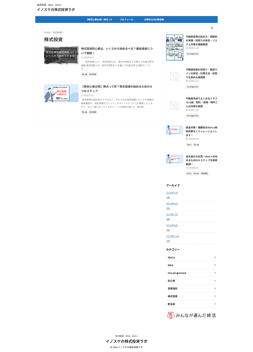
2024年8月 (172, 203)
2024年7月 (172, 214)
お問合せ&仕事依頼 (154, 19)
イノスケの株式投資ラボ (56, 9)
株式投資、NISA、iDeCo (126, 335)
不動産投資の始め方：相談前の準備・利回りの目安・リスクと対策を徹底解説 (201, 40)
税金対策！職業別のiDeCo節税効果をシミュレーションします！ (201, 131)
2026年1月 (172, 192)
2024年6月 (172, 225)
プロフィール (126, 19)
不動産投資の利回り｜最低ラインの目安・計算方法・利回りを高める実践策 (201, 73)
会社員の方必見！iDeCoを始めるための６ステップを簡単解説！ (201, 160)
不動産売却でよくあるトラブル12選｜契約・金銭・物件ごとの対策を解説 (202, 102)
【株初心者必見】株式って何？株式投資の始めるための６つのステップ (99, 20)
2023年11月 (172, 236)
